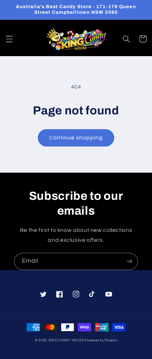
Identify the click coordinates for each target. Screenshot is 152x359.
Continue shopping (76, 137)
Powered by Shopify (100, 340)
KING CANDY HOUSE (66, 340)
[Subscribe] (129, 261)
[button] (9, 39)
